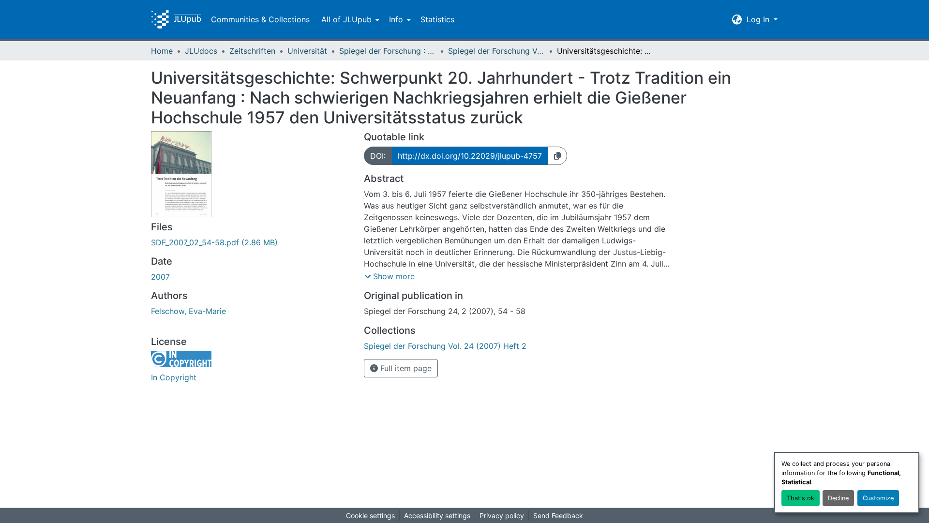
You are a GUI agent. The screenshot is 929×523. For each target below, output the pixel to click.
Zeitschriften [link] (252, 51)
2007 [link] (160, 277)
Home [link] (162, 51)
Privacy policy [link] (501, 515)
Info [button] (396, 19)
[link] (251, 242)
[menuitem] (349, 19)
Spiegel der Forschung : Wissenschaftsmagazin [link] (387, 51)
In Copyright (173, 377)
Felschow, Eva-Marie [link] (188, 311)
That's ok (800, 498)
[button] (176, 19)
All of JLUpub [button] (346, 19)
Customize (878, 498)
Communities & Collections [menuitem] (260, 19)
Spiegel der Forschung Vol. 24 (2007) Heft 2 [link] (496, 51)
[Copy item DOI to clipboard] (557, 156)
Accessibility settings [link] (437, 515)
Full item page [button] (405, 368)
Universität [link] (307, 51)
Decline (838, 498)
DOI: (378, 156)
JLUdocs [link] (201, 51)
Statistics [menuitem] (437, 19)
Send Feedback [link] (558, 515)
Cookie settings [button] (370, 515)
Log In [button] (759, 19)
